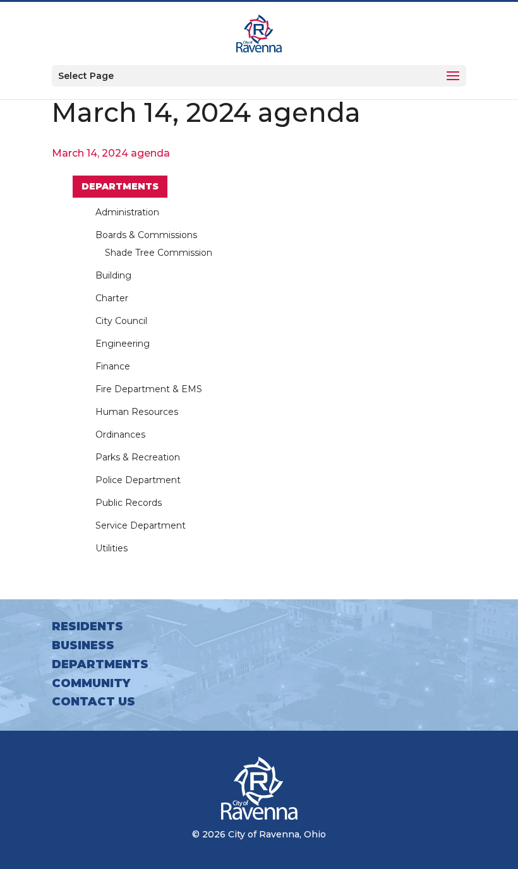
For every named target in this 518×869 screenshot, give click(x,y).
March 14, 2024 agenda (111, 153)
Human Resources (136, 411)
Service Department (140, 525)
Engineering (122, 343)
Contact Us (93, 702)
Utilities (111, 548)
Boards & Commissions (146, 235)
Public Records (128, 502)
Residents (87, 626)
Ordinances (120, 434)
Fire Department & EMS (148, 389)
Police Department (138, 480)
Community (91, 683)
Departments (120, 186)
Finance (112, 366)
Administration (127, 212)
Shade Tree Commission (158, 252)
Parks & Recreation (137, 457)
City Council (121, 321)
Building (113, 275)
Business (83, 645)
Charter (111, 298)
